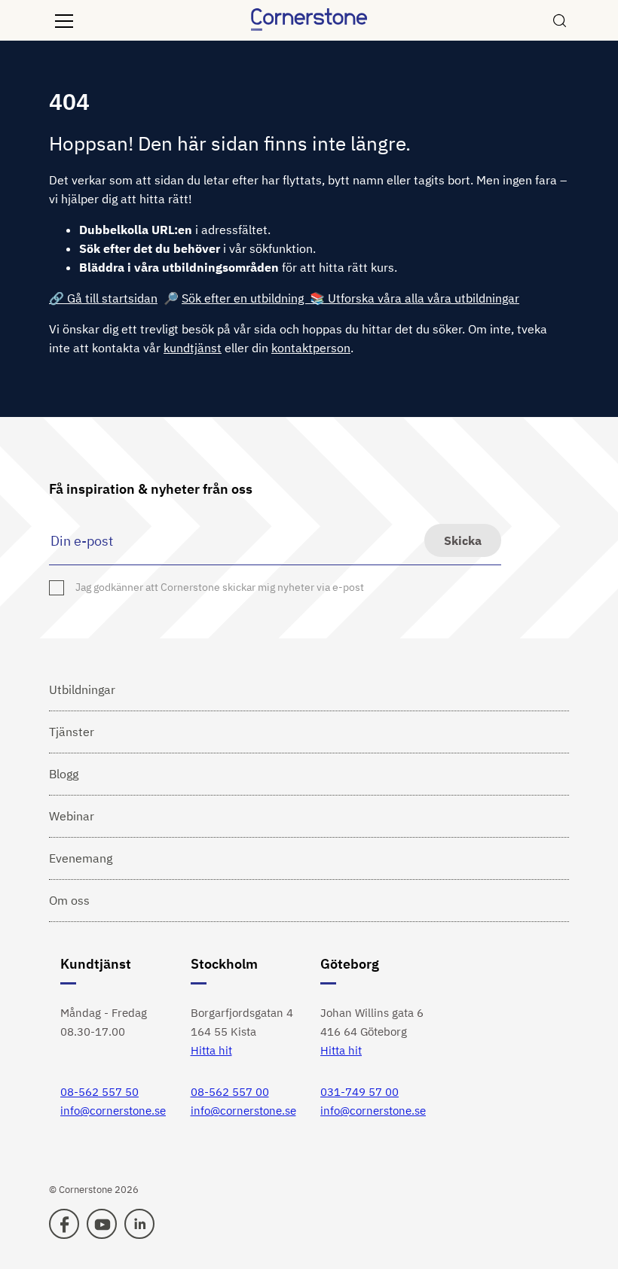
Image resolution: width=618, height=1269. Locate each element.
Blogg (63, 773)
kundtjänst (193, 347)
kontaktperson (310, 347)
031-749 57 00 (359, 1092)
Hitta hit (211, 1050)
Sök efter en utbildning (246, 298)
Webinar (71, 815)
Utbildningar (82, 689)
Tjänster (71, 731)
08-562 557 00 (230, 1092)
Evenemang (80, 858)
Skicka (463, 540)
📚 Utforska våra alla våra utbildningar (414, 298)
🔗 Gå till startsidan (103, 298)
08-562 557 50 (99, 1092)
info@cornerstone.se (113, 1110)
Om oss (69, 900)
